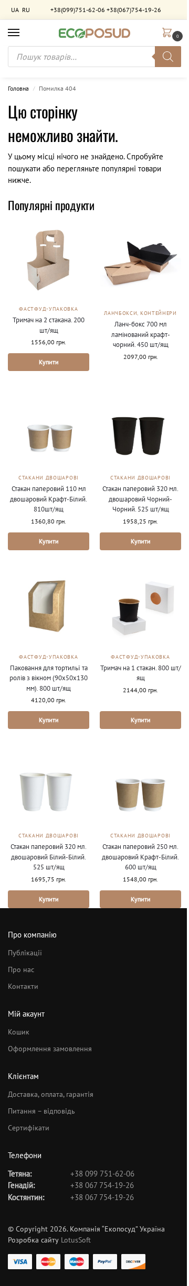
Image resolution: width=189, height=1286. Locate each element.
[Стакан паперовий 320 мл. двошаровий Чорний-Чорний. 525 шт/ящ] (140, 427)
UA (15, 10)
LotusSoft (76, 1240)
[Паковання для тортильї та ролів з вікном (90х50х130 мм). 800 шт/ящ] (48, 606)
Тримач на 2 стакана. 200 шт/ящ (49, 325)
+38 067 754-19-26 (102, 1185)
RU (26, 10)
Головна (18, 88)
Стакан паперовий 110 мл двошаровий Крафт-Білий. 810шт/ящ (48, 499)
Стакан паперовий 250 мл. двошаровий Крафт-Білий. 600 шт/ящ (140, 856)
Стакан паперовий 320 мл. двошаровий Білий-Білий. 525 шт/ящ (48, 856)
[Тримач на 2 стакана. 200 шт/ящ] (48, 260)
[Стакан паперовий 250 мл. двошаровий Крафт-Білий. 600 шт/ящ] (140, 785)
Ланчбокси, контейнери (140, 313)
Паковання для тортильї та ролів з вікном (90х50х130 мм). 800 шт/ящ (48, 678)
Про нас (21, 969)
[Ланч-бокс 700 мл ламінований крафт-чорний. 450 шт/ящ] (140, 262)
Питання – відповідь (41, 1111)
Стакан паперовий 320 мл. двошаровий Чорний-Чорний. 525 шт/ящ (140, 499)
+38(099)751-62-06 (77, 10)
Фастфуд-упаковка (48, 309)
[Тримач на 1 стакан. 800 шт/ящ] (140, 606)
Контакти (23, 986)
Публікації (25, 952)
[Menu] (23, 33)
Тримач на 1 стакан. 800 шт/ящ (140, 673)
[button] (169, 33)
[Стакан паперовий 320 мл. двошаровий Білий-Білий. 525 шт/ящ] (48, 785)
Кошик (18, 1032)
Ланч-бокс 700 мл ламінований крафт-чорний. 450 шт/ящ (140, 334)
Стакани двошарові (48, 477)
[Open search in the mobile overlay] (94, 56)
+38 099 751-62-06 (102, 1174)
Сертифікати (28, 1127)
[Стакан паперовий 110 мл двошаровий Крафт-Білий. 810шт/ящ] (48, 427)
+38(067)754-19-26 (134, 10)
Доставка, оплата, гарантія (50, 1094)
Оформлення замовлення (50, 1048)
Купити (49, 362)
